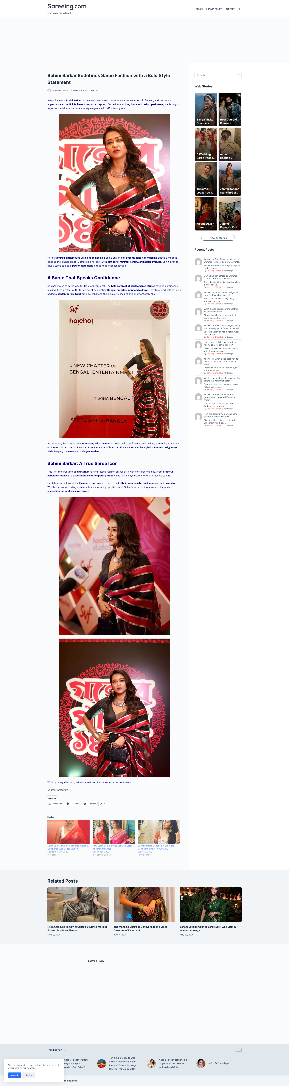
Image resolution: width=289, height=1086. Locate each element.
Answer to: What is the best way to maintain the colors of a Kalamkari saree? (221, 361)
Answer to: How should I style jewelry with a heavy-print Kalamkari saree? (222, 326)
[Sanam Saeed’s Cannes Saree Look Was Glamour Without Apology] (211, 904)
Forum (199, 9)
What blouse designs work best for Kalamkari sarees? (221, 310)
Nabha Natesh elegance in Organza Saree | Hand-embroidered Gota (173, 1063)
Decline (28, 1075)
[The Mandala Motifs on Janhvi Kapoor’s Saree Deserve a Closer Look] (144, 904)
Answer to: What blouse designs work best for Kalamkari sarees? (222, 293)
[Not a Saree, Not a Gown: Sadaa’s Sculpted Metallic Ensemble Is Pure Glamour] (78, 904)
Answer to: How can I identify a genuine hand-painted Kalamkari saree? (220, 397)
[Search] (240, 9)
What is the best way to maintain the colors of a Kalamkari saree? (222, 379)
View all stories (218, 237)
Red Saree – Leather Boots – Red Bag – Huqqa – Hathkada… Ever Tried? (74, 1063)
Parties (94, 90)
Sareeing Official (214, 271)
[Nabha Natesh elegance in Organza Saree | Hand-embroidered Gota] (151, 1063)
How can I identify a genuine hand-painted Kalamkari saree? (221, 415)
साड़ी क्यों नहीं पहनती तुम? (218, 1063)
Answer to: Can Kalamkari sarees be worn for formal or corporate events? (222, 260)
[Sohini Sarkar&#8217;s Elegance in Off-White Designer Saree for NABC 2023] (159, 832)
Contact (230, 9)
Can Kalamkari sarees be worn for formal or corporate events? (220, 277)
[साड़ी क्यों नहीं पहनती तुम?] (200, 1063)
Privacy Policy (214, 9)
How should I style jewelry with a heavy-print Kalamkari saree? (220, 343)
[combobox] (215, 75)
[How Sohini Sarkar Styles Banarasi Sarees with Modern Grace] (114, 832)
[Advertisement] (144, 41)
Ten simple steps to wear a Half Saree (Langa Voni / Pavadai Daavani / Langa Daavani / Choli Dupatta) (123, 1063)
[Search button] (238, 75)
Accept (14, 1075)
